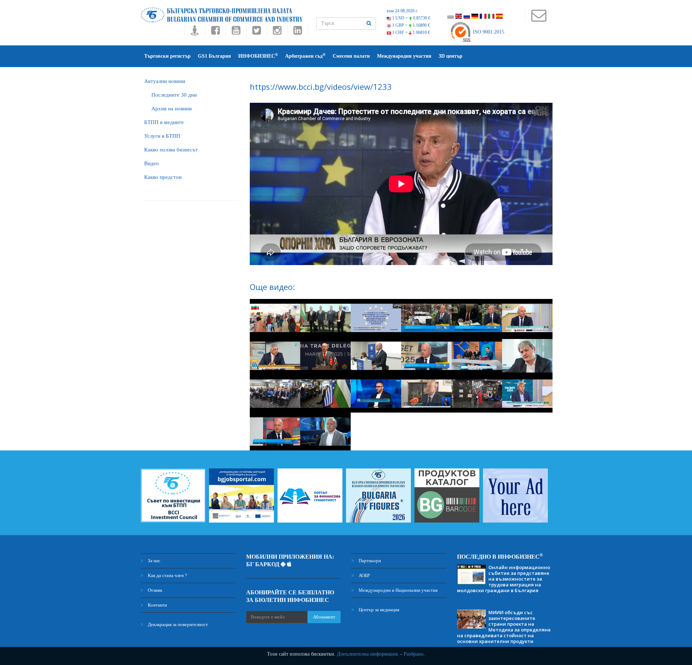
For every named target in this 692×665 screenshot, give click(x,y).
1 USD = (410, 18)
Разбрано (413, 654)
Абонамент (324, 617)
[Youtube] (236, 32)
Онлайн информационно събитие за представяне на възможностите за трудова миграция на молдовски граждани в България (503, 579)
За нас (153, 560)
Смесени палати (351, 56)
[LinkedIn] (297, 32)
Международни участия (404, 56)
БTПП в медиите (164, 122)
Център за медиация (378, 609)
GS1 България (214, 56)
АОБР (364, 575)
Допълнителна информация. (368, 654)
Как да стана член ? (167, 575)
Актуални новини (164, 81)
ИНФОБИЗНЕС (258, 56)
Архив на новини (171, 108)
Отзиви (154, 590)
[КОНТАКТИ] (538, 18)
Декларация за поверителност (177, 624)
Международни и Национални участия (398, 590)
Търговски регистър (167, 56)
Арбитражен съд (305, 56)
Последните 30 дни (174, 95)
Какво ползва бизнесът (171, 150)
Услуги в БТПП (162, 136)
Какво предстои (163, 177)
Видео (151, 163)
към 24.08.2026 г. (402, 10)
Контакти (157, 605)
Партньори (369, 560)
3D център (450, 56)
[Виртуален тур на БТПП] (195, 32)
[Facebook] (215, 32)
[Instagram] (277, 32)
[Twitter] (256, 32)
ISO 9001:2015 (487, 32)
